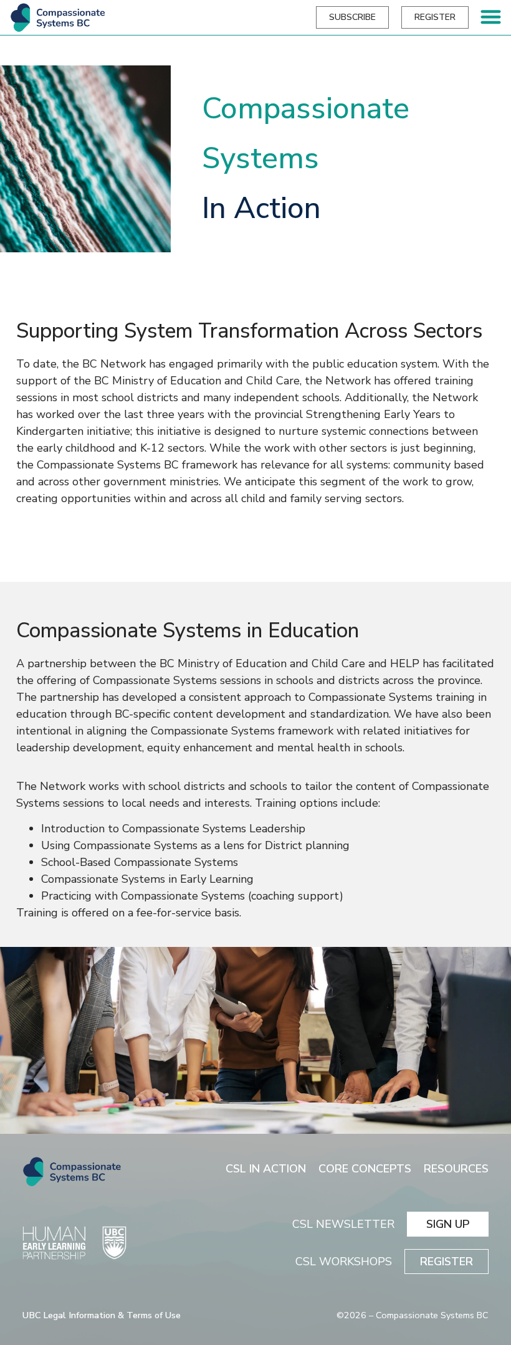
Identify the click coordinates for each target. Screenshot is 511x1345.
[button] (491, 16)
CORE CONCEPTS (364, 1168)
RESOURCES (456, 1168)
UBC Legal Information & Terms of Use (101, 1315)
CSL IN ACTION (266, 1168)
